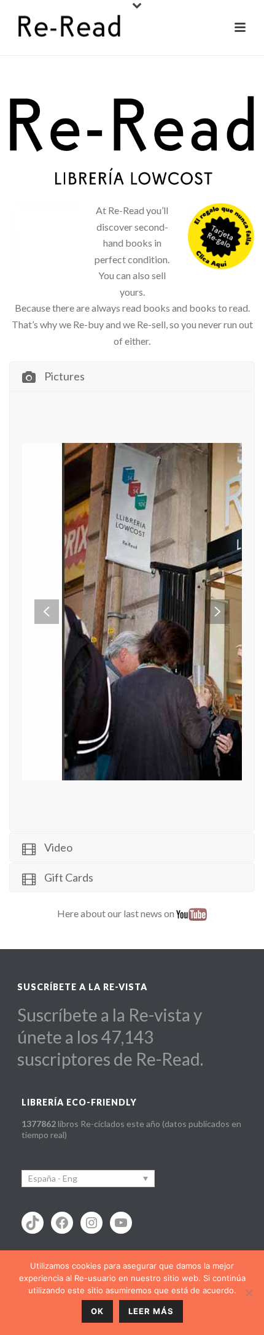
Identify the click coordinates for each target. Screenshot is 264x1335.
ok (97, 1311)
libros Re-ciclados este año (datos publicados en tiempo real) (131, 1129)
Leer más (151, 1311)
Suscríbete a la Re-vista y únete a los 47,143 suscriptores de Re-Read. (110, 1037)
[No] (249, 1293)
